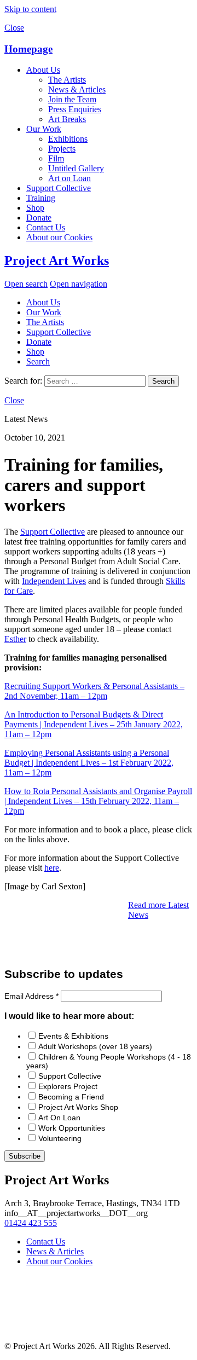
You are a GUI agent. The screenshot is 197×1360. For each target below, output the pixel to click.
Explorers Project (67, 1086)
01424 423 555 (30, 1223)
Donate (38, 217)
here (51, 867)
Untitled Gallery (76, 168)
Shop (35, 207)
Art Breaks (67, 119)
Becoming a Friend (71, 1096)
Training (40, 197)
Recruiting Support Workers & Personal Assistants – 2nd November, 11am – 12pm (94, 691)
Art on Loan (69, 178)
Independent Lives (54, 581)
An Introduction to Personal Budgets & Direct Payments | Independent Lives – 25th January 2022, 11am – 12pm (93, 724)
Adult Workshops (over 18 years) (95, 1046)
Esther (15, 639)
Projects (62, 148)
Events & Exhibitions (73, 1036)
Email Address (31, 996)
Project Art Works (56, 260)
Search (38, 361)
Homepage (28, 49)
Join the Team (72, 99)
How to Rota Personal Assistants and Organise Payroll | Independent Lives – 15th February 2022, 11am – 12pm (98, 800)
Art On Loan (59, 1117)
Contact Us (45, 227)
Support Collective (58, 188)
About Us (43, 69)
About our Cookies (59, 237)
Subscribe (24, 1156)
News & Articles (77, 89)
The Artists (67, 79)
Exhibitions (68, 138)
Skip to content (30, 9)
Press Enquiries (74, 109)
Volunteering (60, 1138)
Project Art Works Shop (78, 1107)
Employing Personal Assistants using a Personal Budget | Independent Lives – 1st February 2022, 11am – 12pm (88, 762)
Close (14, 27)
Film (56, 158)
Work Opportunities (71, 1128)
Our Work (43, 129)
